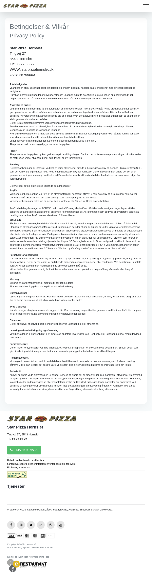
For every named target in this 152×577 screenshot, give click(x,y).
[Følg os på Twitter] (31, 525)
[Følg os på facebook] (11, 525)
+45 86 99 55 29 (26, 450)
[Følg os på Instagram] (21, 525)
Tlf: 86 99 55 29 (17, 438)
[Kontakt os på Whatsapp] (51, 525)
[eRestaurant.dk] (27, 565)
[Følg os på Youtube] (61, 525)
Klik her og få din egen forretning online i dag (28, 557)
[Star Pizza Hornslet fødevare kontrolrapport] (17, 476)
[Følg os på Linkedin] (41, 525)
